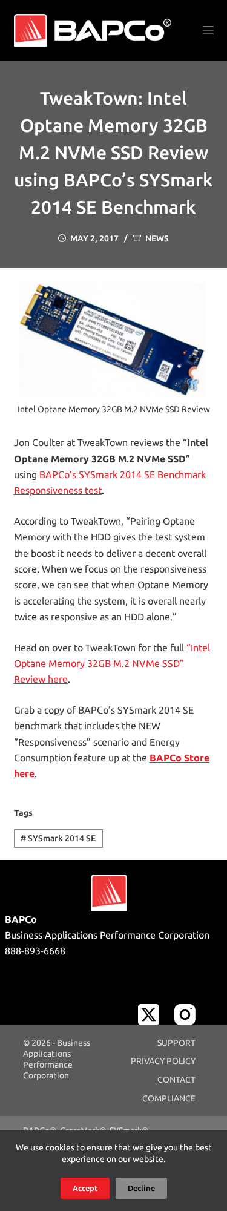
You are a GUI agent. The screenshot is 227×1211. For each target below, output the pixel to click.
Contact (176, 1080)
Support (176, 1043)
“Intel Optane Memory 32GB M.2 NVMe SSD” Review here (112, 663)
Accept (85, 1188)
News (157, 238)
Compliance (169, 1098)
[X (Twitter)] (148, 1014)
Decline (141, 1188)
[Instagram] (185, 1014)
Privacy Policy (163, 1061)
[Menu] (208, 30)
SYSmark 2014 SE (58, 838)
